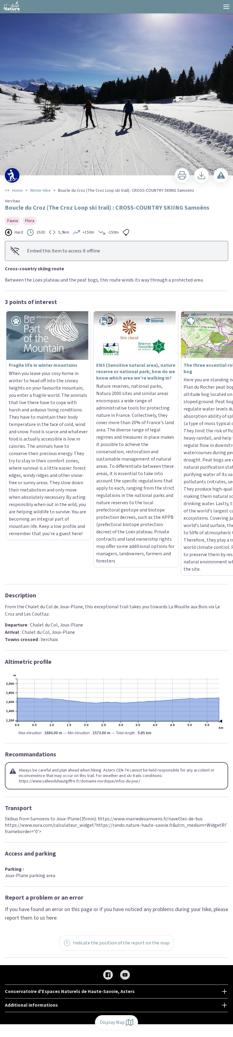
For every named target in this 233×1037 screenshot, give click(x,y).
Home (17, 190)
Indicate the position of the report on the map (121, 774)
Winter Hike (40, 190)
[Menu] (226, 6)
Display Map (112, 1022)
